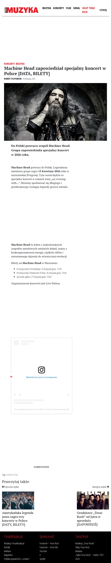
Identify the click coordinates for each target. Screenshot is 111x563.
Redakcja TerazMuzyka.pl (14, 543)
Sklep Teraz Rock (88, 10)
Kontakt (7, 547)
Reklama (7, 551)
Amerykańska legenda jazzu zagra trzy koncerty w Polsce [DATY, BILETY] (17, 518)
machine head (12, 474)
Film (68, 8)
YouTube (43, 551)
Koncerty (58, 8)
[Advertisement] (55, 39)
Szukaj (103, 10)
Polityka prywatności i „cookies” (17, 559)
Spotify (42, 559)
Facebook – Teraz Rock (49, 543)
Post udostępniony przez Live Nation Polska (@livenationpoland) (41, 409)
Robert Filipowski (13, 78)
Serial (76, 8)
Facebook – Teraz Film (49, 547)
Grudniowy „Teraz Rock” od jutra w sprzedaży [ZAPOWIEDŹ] (89, 518)
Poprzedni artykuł (11, 487)
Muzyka (46, 8)
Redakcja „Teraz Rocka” (84, 543)
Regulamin (8, 555)
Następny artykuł (99, 487)
